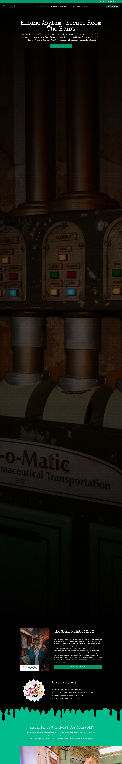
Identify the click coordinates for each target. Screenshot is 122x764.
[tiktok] (108, 1)
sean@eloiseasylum (74, 738)
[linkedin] (113, 1)
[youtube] (111, 1)
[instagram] (103, 1)
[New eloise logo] (9, 5)
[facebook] (100, 1)
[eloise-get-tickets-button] (112, 5)
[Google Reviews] (105, 1)
